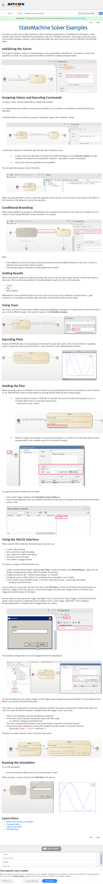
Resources (6, 866)
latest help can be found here (77, 18)
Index (10, 13)
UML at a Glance (8, 858)
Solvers (20, 13)
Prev (91, 22)
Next (98, 22)
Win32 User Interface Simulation (20, 822)
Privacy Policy (19, 876)
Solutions (6, 862)
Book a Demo (101, 859)
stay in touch (53, 849)
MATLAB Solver (13, 829)
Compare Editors (13, 824)
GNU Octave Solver (14, 827)
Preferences (7, 881)
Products (6, 854)
